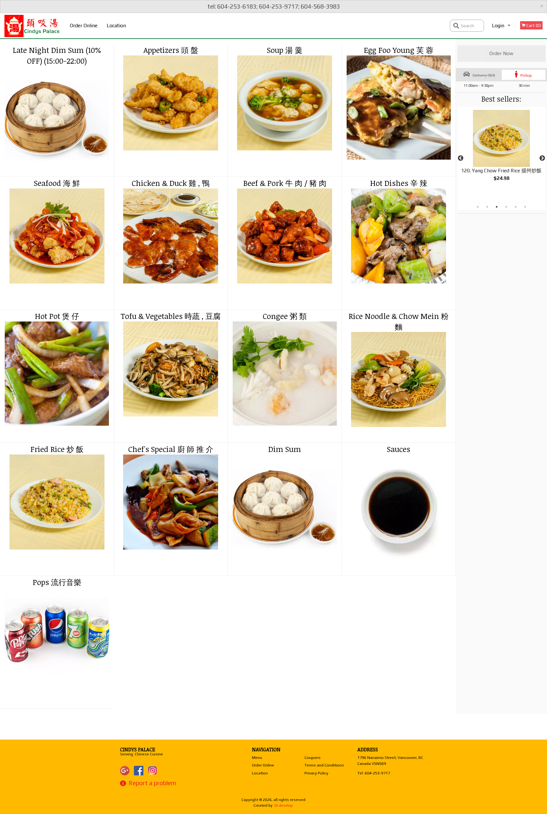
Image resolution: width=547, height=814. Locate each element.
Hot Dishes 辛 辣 (398, 183)
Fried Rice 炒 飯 (57, 449)
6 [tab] (525, 207)
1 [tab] (478, 207)
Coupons (313, 757)
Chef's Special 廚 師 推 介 (170, 449)
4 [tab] (506, 207)
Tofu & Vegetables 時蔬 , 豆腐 (171, 316)
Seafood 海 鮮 (57, 183)
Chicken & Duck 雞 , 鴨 (171, 183)
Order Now (501, 53)
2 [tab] (487, 207)
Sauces (398, 449)
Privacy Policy (316, 773)
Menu (257, 757)
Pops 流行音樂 (57, 582)
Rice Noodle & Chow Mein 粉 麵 (399, 321)
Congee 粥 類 (285, 316)
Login (498, 25)
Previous (460, 158)
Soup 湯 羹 (284, 50)
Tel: (373, 773)
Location (116, 25)
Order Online (83, 25)
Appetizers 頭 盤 (170, 50)
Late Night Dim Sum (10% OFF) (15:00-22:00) (57, 55)
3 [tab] (497, 207)
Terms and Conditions (324, 765)
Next (542, 158)
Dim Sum (284, 449)
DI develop (283, 805)
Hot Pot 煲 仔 (57, 316)
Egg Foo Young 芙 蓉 (398, 50)
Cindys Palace (137, 749)
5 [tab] (515, 207)
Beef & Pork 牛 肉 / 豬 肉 (284, 183)
